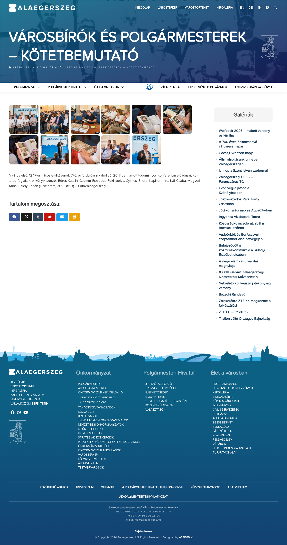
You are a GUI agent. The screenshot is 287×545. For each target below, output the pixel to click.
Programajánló (225, 384)
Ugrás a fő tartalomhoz (268, 2)
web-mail (107, 487)
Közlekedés (221, 435)
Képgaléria (225, 7)
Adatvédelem (237, 487)
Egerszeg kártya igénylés (255, 87)
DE (251, 7)
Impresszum (85, 487)
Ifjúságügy (221, 426)
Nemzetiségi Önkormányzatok (101, 424)
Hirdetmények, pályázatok (207, 87)
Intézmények (222, 405)
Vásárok (219, 444)
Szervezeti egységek (160, 388)
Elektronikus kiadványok (232, 448)
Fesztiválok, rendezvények (233, 388)
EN (242, 7)
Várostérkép (167, 7)
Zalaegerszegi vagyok (28, 395)
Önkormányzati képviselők (98, 392)
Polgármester (89, 384)
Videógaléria (223, 396)
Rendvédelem (222, 439)
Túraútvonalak (225, 452)
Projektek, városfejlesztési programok (109, 441)
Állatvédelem (88, 463)
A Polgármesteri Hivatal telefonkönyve (152, 487)
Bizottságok (88, 416)
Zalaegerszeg (42, 8)
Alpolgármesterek (92, 388)
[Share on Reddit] (49, 217)
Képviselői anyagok (205, 487)
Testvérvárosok (91, 467)
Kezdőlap (142, 7)
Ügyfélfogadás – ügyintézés (167, 401)
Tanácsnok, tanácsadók (96, 407)
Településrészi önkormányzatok (103, 420)
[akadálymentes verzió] (267, 7)
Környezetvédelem (92, 459)
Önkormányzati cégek (95, 446)
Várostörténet (197, 7)
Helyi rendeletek (90, 433)
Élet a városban (106, 87)
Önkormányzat (24, 87)
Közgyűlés (86, 411)
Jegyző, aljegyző (158, 384)
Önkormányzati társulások (99, 450)
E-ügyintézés (155, 396)
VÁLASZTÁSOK (171, 87)
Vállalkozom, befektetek (30, 403)
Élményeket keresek (25, 399)
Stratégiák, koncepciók (96, 437)
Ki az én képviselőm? (93, 402)
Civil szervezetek (226, 409)
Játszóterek (222, 431)
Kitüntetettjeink (90, 429)
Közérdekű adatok (159, 405)
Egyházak (220, 414)
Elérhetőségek (156, 392)
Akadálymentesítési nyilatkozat (143, 496)
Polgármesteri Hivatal (65, 87)
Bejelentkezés (143, 531)
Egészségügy (223, 422)
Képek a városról (226, 401)
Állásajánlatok (225, 418)
